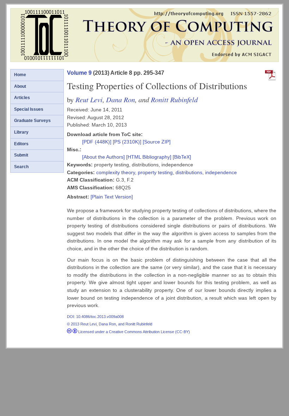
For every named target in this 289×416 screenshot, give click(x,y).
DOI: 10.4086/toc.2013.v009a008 (95, 316)
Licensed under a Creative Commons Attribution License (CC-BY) (133, 332)
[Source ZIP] (157, 142)
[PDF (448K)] (97, 142)
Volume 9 (79, 73)
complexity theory (115, 172)
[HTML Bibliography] (148, 157)
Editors (21, 144)
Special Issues (28, 109)
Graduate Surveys (32, 120)
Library (21, 132)
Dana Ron (120, 99)
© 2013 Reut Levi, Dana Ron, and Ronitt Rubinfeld (109, 324)
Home (20, 75)
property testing (155, 172)
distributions (189, 172)
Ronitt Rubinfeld (174, 99)
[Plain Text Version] (112, 197)
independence (221, 172)
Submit (21, 155)
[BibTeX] (182, 157)
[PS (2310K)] (128, 142)
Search (21, 167)
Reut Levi (89, 99)
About (20, 86)
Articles (22, 98)
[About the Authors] (104, 157)
